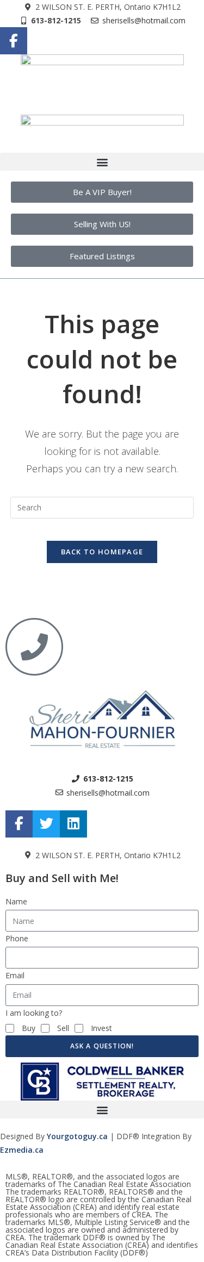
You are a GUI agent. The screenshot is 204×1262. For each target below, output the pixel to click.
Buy (28, 1028)
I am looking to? (33, 1013)
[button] (102, 162)
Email (14, 975)
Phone (16, 938)
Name (16, 901)
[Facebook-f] (13, 40)
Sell (63, 1028)
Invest (101, 1028)
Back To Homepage (102, 552)
